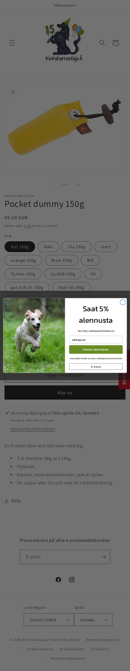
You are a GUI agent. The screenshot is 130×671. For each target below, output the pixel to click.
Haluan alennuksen (96, 350)
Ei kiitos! (96, 367)
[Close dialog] (122, 302)
